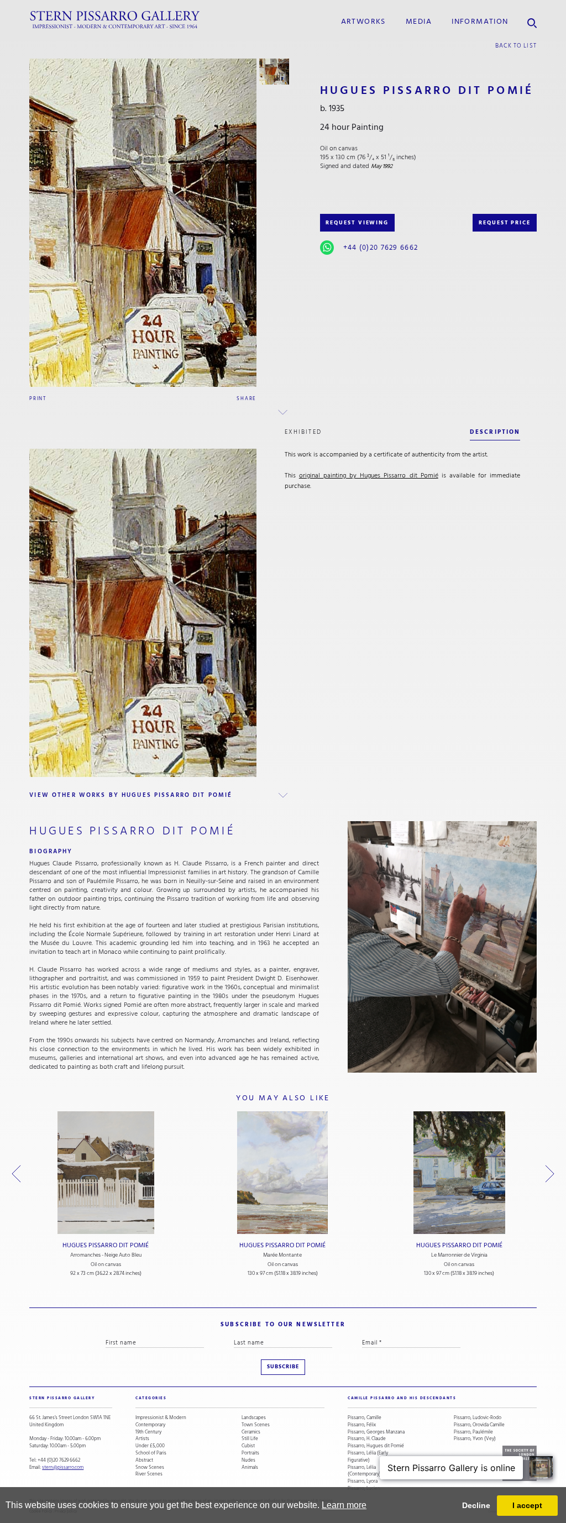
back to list (516, 45)
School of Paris (150, 1453)
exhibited (303, 432)
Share (246, 398)
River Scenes (149, 1474)
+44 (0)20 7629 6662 (380, 247)
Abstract (144, 1460)
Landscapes (254, 1417)
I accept (527, 1505)
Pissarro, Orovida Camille (479, 1425)
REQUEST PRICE (505, 222)
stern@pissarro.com (62, 1467)
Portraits (250, 1453)
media (419, 21)
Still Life (250, 1438)
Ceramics (251, 1432)
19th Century (148, 1432)
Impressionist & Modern (160, 1417)
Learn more (344, 1505)
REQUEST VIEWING (357, 222)
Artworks (363, 21)
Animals (250, 1467)
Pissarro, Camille (364, 1417)
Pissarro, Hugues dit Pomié (376, 1446)
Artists (142, 1438)
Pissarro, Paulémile (473, 1432)
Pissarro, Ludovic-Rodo (477, 1417)
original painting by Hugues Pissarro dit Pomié (368, 475)
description (495, 432)
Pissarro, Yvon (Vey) (475, 1438)
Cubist (248, 1446)
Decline (476, 1505)
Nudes (248, 1460)
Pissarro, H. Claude (367, 1438)
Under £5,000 (150, 1446)
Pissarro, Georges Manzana (376, 1432)
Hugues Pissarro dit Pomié (105, 1245)
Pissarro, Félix (362, 1425)
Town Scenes (256, 1425)
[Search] (532, 20)
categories (150, 1398)
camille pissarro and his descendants (402, 1398)
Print (37, 398)
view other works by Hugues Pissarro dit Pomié (130, 795)
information (480, 21)
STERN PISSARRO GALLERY (62, 1398)
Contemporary (150, 1425)
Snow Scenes (149, 1467)
